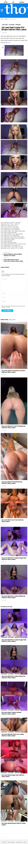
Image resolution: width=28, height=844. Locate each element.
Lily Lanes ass (5, 228)
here (9, 42)
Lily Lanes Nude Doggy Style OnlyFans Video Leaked (13, 775)
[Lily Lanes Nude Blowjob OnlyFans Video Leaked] (14, 801)
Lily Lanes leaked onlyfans (9, 232)
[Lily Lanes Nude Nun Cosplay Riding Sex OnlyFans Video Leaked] (14, 579)
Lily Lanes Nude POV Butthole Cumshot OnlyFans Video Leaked (13, 371)
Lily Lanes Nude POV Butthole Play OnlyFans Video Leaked (12, 482)
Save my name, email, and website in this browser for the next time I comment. (13, 307)
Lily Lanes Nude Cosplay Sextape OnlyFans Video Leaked (11, 713)
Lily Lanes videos (6, 246)
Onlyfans (17, 637)
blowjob (4, 224)
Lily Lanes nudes (20, 238)
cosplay (17, 224)
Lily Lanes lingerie (18, 234)
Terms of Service (11, 842)
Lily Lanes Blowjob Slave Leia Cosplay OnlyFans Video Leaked (13, 735)
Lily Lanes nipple (14, 235)
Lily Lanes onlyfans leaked (9, 242)
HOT (13, 2)
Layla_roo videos (6, 226)
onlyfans (4, 248)
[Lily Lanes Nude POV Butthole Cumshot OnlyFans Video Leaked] (14, 345)
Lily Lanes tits (16, 245)
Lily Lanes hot (16, 229)
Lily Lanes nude (6, 236)
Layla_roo (14, 225)
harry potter (6, 225)
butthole (10, 224)
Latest (6, 2)
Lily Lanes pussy (21, 244)
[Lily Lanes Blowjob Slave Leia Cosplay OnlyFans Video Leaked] (14, 725)
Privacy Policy (19, 842)
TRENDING (21, 2)
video (21, 248)
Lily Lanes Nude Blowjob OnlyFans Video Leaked (13, 824)
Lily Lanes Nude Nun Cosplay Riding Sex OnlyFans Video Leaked (13, 596)
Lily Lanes (15, 226)
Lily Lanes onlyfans (7, 241)
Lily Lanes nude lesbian (8, 238)
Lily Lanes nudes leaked (8, 239)
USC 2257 (4, 842)
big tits (13, 222)
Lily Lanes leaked (6, 231)
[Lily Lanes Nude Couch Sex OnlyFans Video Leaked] (14, 503)
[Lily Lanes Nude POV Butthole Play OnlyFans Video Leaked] (14, 456)
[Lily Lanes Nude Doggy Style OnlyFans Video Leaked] (14, 756)
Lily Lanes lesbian (6, 234)
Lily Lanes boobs (6, 229)
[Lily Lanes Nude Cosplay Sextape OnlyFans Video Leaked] (14, 696)
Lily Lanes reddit (6, 245)
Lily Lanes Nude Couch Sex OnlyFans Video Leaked (13, 520)
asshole (7, 222)
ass (3, 222)
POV (9, 248)
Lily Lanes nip (5, 235)
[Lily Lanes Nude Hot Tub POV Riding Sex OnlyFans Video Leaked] (14, 400)
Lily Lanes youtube (17, 246)
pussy (13, 248)
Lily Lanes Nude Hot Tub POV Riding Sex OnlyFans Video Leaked (13, 426)
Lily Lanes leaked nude (18, 231)
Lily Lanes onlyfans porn (9, 244)
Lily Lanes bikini (15, 228)
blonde (19, 222)
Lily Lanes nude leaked (17, 236)
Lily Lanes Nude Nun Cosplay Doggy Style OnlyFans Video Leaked (14, 558)
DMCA (24, 842)
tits (17, 248)
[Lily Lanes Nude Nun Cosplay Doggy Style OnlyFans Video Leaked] (14, 541)
